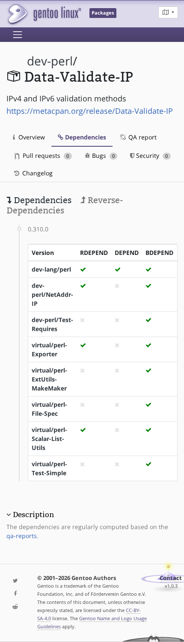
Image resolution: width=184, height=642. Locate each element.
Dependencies (84, 137)
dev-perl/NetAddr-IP (52, 294)
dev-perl (50, 61)
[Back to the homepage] (44, 13)
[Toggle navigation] (17, 34)
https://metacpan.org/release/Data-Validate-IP (89, 111)
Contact (171, 578)
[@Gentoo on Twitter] (15, 581)
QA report (142, 137)
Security (151, 155)
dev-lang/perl (51, 269)
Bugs (102, 155)
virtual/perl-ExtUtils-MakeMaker (49, 379)
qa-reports (21, 536)
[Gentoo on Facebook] (15, 594)
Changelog (37, 173)
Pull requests (45, 155)
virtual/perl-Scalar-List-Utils (49, 439)
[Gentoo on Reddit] (15, 607)
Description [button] (33, 514)
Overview (31, 137)
